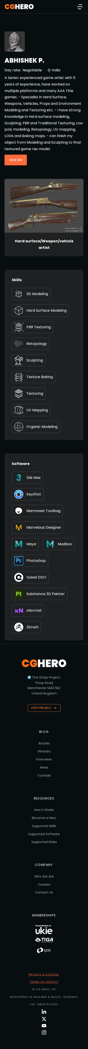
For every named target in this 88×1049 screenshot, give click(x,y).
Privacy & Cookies (44, 974)
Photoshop (36, 560)
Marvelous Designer (43, 527)
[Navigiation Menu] (79, 6)
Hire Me (15, 159)
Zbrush (32, 627)
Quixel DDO (36, 577)
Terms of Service (44, 982)
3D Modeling (37, 293)
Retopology (36, 343)
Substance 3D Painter (45, 593)
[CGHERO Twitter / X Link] (44, 1019)
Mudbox (65, 544)
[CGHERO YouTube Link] (44, 1025)
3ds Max (33, 477)
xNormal (33, 610)
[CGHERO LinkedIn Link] (44, 1011)
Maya (31, 544)
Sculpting (34, 360)
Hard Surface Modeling (46, 310)
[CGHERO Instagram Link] (44, 1032)
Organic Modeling (42, 426)
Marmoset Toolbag (43, 510)
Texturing (34, 393)
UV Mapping (37, 410)
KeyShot (33, 494)
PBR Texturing (38, 327)
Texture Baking (39, 376)
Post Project (41, 708)
